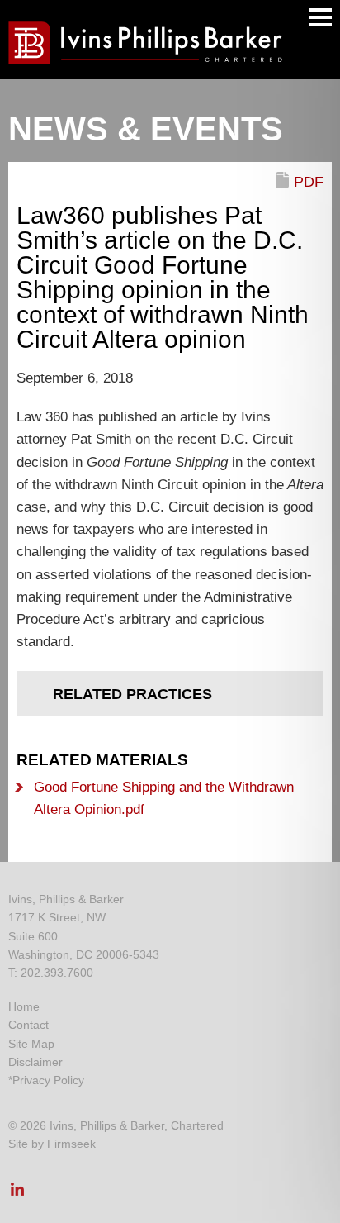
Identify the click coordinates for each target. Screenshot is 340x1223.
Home (24, 1006)
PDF (308, 182)
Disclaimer (35, 1061)
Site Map (31, 1043)
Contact (28, 1024)
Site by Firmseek (52, 1143)
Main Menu (320, 17)
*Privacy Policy (46, 1080)
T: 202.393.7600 (50, 972)
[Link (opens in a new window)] (17, 1194)
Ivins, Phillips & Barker (66, 899)
